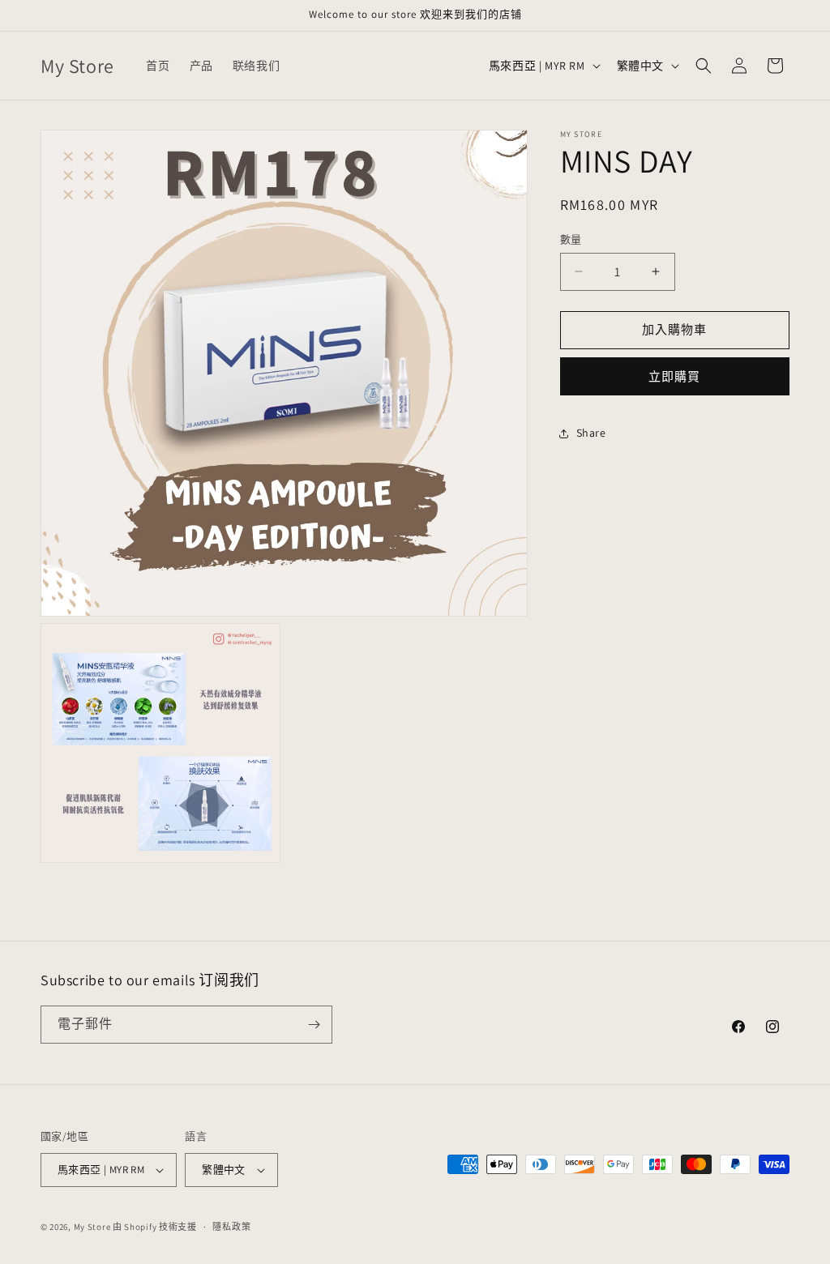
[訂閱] (314, 1025)
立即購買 (674, 376)
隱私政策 (231, 1226)
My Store (92, 1226)
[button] (703, 65)
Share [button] (591, 432)
